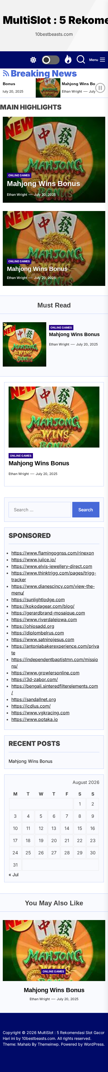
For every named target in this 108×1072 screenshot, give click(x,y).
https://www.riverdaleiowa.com (44, 619)
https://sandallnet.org (33, 699)
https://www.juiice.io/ (33, 559)
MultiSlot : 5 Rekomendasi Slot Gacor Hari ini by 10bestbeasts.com (54, 20)
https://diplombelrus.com (37, 633)
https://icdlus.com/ (31, 706)
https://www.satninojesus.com (42, 639)
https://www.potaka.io (34, 719)
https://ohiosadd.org (32, 626)
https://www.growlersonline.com (45, 672)
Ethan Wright (68, 91)
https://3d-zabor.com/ (34, 679)
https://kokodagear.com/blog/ (42, 606)
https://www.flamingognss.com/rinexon (52, 553)
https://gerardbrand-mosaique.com (48, 613)
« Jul (14, 874)
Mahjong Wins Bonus (78, 84)
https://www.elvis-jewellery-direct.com (51, 566)
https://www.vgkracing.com (40, 712)
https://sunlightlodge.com (38, 599)
